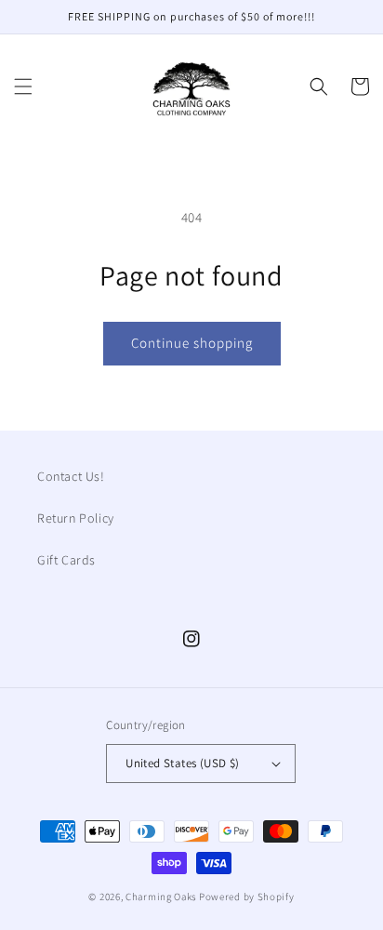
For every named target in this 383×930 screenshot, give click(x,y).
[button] (23, 86)
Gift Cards (66, 559)
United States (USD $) (182, 763)
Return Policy (75, 518)
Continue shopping (192, 343)
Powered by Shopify (247, 896)
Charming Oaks (160, 896)
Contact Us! (71, 476)
